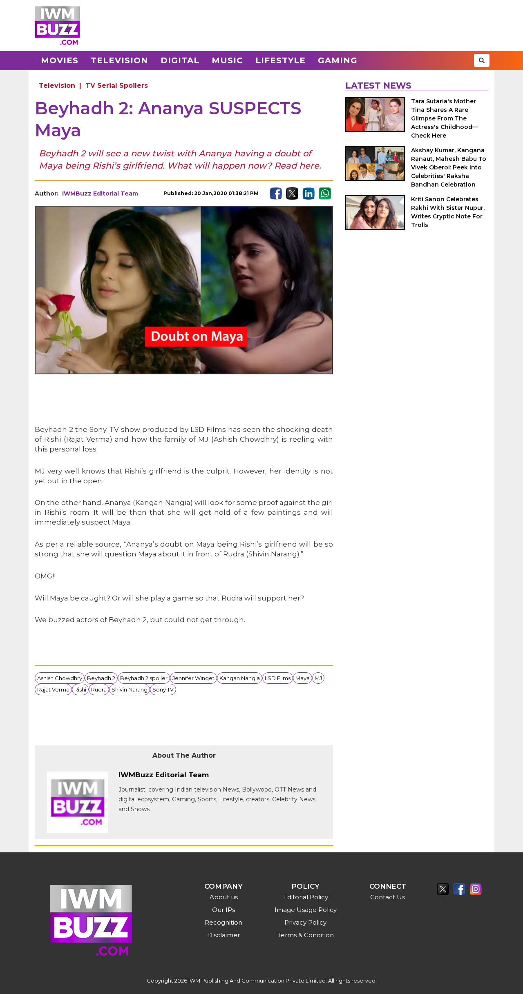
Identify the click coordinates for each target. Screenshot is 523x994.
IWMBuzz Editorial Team (100, 193)
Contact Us (387, 897)
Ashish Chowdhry (59, 678)
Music (227, 60)
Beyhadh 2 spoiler (144, 678)
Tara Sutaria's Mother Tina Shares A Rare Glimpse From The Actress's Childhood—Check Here (444, 118)
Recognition (223, 922)
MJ (318, 678)
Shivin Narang (130, 689)
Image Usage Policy (306, 910)
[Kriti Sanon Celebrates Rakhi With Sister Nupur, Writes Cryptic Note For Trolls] (375, 212)
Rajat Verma (53, 689)
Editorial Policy (305, 897)
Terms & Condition (305, 935)
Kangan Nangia (239, 678)
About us (224, 897)
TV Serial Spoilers (116, 85)
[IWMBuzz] (57, 25)
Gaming (338, 60)
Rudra (99, 689)
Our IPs (223, 910)
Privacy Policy (305, 922)
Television (119, 60)
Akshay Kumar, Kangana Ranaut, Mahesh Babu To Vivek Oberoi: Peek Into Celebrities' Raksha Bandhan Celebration (448, 167)
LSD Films (278, 678)
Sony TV (163, 689)
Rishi (80, 689)
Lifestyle (280, 60)
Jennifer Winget (193, 678)
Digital (180, 60)
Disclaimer (223, 935)
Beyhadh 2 (101, 678)
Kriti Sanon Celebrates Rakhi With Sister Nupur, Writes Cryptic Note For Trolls (448, 212)
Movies (59, 60)
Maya (302, 678)
